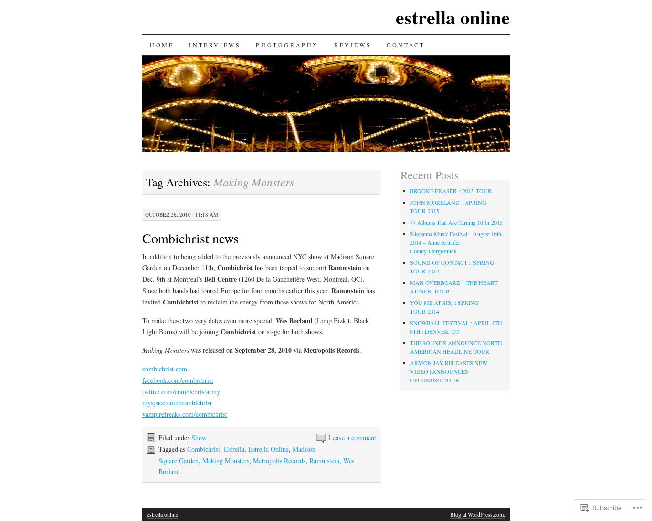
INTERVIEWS (215, 45)
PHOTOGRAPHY (287, 45)
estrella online (453, 17)
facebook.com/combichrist (177, 380)
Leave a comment (352, 437)
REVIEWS (352, 45)
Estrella (234, 449)
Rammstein (324, 460)
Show (199, 437)
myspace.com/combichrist (177, 402)
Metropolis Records (279, 460)
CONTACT (406, 45)
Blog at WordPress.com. (477, 514)
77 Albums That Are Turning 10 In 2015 (456, 222)
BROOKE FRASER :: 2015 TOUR (451, 191)
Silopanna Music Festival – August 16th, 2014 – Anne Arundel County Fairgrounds (456, 242)
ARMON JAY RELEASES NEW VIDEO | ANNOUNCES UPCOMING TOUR (448, 371)
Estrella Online (268, 449)
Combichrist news (190, 238)
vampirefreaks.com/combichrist (184, 414)
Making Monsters (225, 460)
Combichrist (203, 449)
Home (162, 45)
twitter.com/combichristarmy (181, 391)
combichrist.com (164, 368)
